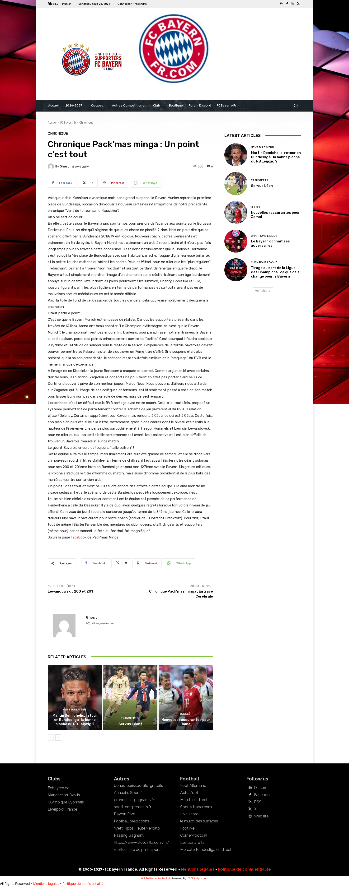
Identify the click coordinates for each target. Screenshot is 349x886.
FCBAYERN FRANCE (73, 27)
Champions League (264, 236)
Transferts (130, 718)
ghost (64, 166)
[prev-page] (51, 737)
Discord (261, 788)
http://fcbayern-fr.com (99, 623)
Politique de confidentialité (244, 869)
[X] (298, 4)
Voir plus (261, 291)
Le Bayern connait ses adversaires (270, 243)
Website (261, 816)
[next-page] (58, 737)
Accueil (52, 123)
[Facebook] (287, 4)
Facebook (263, 795)
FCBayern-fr (68, 123)
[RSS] (293, 4)
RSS (257, 802)
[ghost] (51, 166)
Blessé (185, 714)
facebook (78, 537)
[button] (295, 105)
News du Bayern (74, 709)
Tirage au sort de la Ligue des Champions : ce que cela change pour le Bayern (275, 272)
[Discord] (281, 4)
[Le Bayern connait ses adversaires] (235, 241)
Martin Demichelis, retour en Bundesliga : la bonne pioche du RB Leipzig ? (74, 719)
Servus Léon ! (130, 724)
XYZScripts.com (198, 878)
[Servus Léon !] (130, 697)
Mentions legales (197, 869)
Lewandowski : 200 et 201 (70, 591)
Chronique (86, 123)
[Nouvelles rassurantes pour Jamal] (186, 697)
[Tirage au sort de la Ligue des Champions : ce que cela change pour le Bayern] (235, 269)
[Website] (250, 816)
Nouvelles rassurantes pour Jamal (185, 722)
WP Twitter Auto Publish (156, 878)
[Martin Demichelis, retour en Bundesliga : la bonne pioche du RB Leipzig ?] (75, 697)
